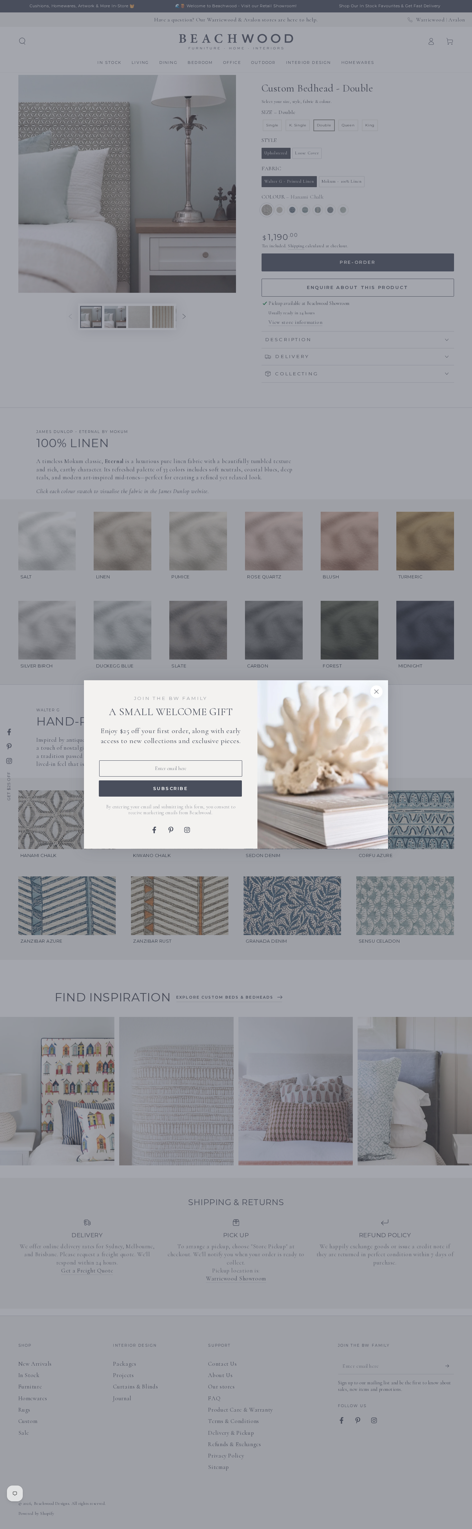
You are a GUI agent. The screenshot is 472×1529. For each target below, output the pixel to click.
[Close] (376, 692)
